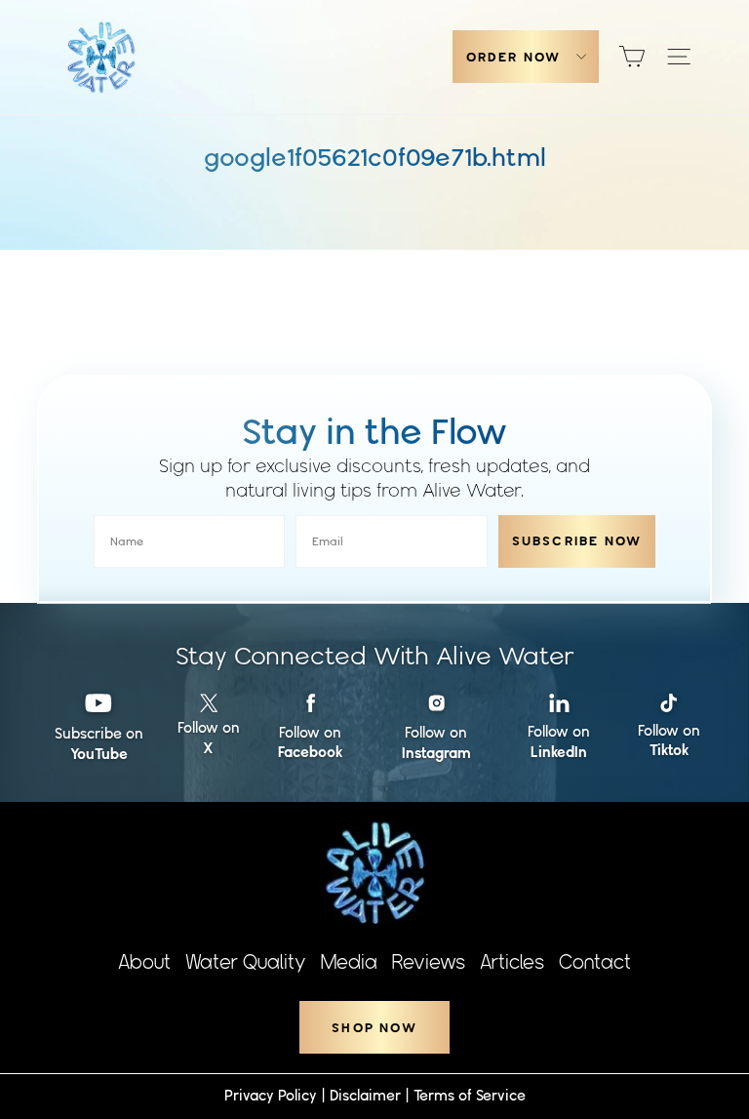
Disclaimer (365, 1095)
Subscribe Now (577, 541)
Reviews (428, 962)
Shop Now (374, 1027)
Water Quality (245, 962)
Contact (595, 962)
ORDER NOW (514, 57)
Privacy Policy (270, 1095)
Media (349, 962)
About (144, 962)
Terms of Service (470, 1095)
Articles (512, 962)
